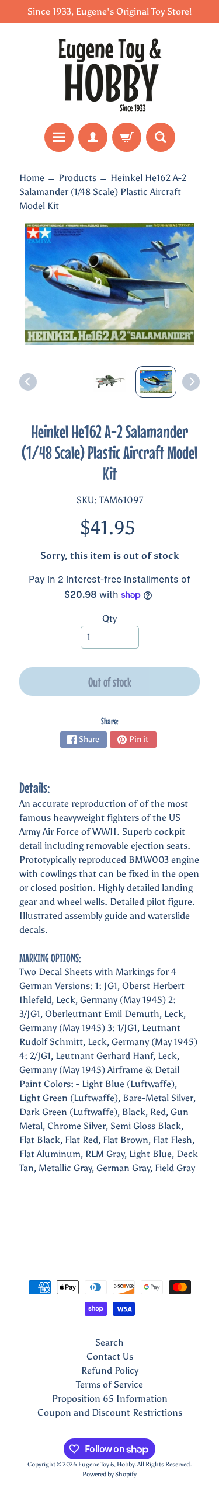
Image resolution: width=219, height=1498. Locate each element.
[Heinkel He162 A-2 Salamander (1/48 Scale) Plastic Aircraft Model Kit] (155, 382)
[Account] (92, 137)
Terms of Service (109, 1384)
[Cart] (126, 137)
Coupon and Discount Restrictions (109, 1412)
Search (109, 1342)
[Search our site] (160, 137)
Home (31, 177)
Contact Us (109, 1356)
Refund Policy (109, 1370)
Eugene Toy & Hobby (106, 1464)
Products (77, 177)
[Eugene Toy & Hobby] (110, 72)
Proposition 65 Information (110, 1398)
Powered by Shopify (109, 1474)
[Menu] (59, 137)
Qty (109, 618)
